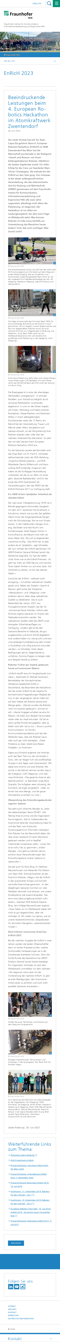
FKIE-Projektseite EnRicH (22, 1160)
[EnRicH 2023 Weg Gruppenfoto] (30, 1004)
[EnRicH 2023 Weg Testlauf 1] (30, 302)
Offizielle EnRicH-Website (23, 1155)
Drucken (16, 1243)
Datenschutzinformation (21, 1319)
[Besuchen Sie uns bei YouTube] (16, 1286)
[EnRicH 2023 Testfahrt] (30, 359)
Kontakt (12, 1312)
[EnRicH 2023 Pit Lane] (30, 1042)
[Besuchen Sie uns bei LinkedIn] (10, 1286)
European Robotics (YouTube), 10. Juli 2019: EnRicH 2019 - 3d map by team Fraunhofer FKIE (31, 1212)
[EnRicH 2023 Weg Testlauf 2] (30, 250)
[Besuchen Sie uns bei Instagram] (22, 1286)
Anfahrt (12, 1309)
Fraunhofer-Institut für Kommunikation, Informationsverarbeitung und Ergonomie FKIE (24, 25)
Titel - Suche (49, 3)
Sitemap (12, 1306)
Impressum (13, 1315)
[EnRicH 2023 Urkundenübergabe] (30, 1082)
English (37, 3)
